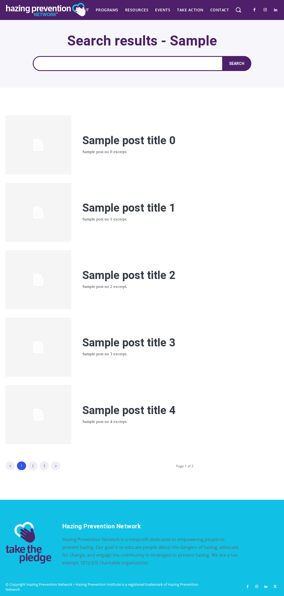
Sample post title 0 (129, 140)
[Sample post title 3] (38, 347)
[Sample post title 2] (38, 279)
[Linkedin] (276, 10)
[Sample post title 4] (38, 414)
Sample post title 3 (129, 342)
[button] (238, 10)
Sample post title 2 (129, 275)
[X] (275, 587)
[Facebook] (254, 10)
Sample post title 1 (129, 207)
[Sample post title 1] (38, 212)
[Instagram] (265, 10)
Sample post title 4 (129, 410)
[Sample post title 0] (38, 144)
